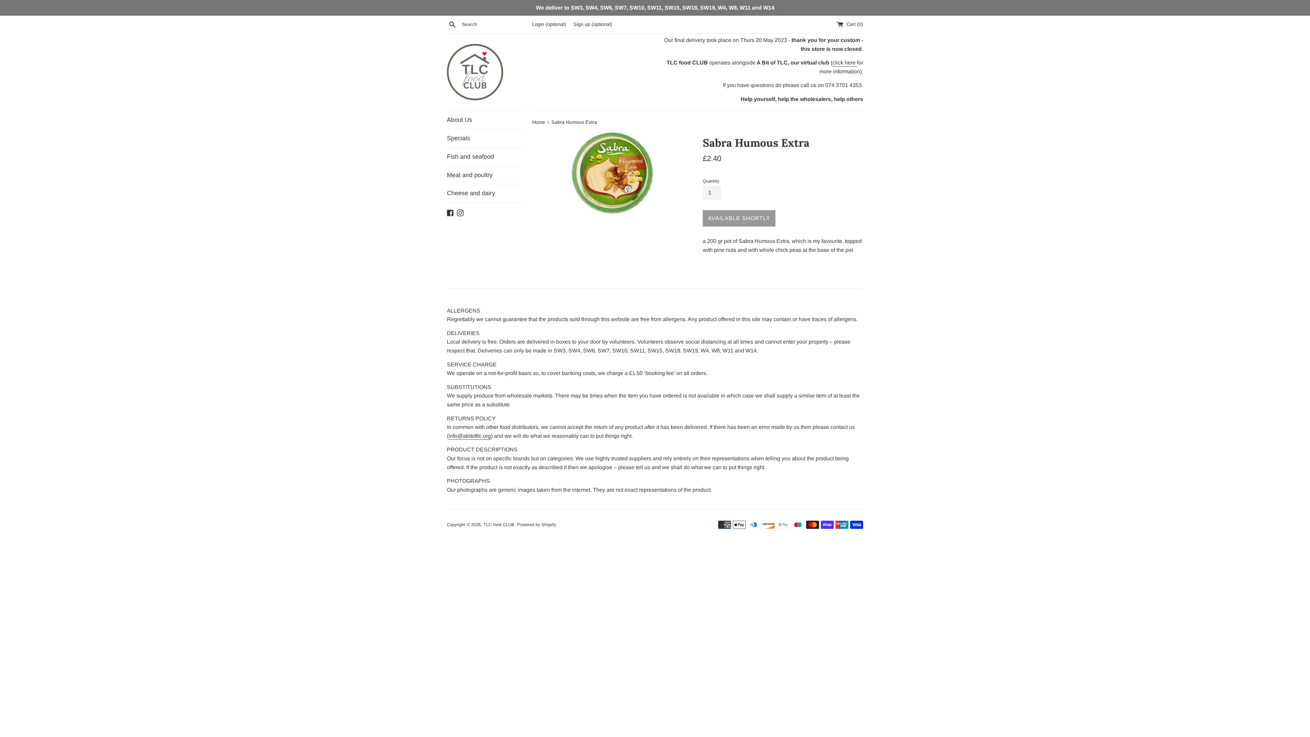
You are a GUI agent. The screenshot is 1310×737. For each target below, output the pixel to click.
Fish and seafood (470, 156)
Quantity (711, 181)
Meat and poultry (470, 175)
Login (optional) (549, 24)
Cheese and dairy (471, 193)
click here (844, 63)
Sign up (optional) (592, 24)
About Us (459, 119)
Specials (458, 138)
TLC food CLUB (498, 524)
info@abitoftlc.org (470, 436)
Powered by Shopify (536, 524)
